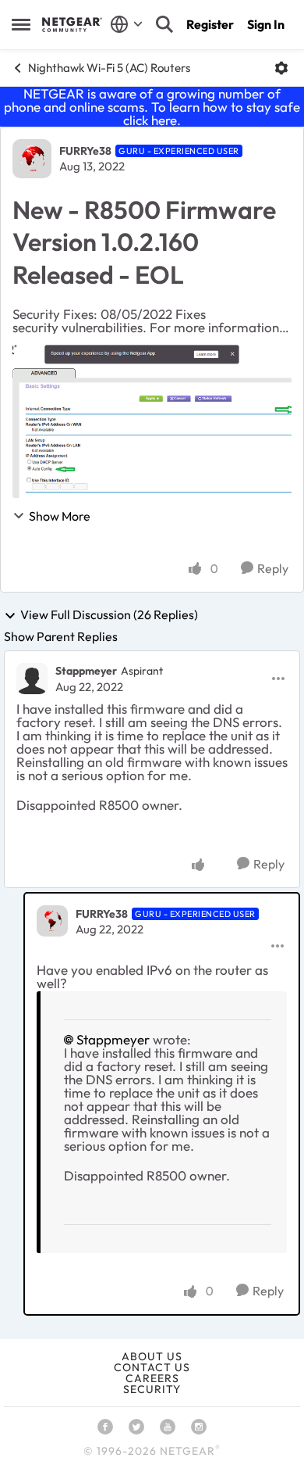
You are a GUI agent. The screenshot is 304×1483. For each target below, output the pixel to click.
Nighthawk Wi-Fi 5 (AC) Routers (109, 67)
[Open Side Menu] (21, 24)
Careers (152, 1378)
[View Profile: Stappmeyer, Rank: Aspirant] (32, 678)
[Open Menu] (281, 68)
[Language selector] (127, 24)
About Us (152, 1356)
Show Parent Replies (61, 636)
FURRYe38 (85, 150)
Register (210, 24)
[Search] (164, 24)
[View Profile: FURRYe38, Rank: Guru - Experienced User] (31, 158)
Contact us (152, 1367)
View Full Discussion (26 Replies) (109, 615)
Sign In (266, 24)
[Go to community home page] (72, 24)
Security (152, 1389)
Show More (59, 516)
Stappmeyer (86, 670)
